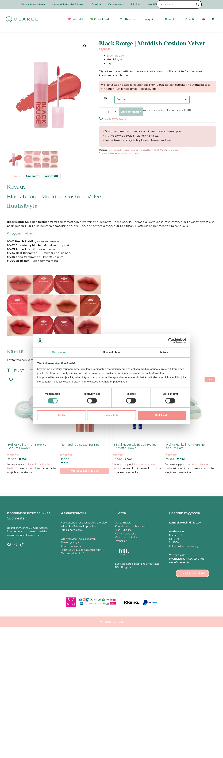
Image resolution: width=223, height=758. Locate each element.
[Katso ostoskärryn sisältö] (213, 19)
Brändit (169, 19)
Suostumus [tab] (59, 352)
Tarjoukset (172, 149)
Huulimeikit (153, 149)
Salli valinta (111, 415)
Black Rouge (115, 55)
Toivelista (96, 4)
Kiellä (61, 415)
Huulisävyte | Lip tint (130, 153)
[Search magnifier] (197, 4)
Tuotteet (125, 19)
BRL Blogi (136, 4)
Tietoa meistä (123, 522)
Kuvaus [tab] (15, 176)
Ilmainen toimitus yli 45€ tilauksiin (68, 4)
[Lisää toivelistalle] (11, 379)
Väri (106, 98)
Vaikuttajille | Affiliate (127, 537)
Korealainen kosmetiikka (120, 149)
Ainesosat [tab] (32, 176)
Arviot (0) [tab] (51, 176)
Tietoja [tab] (164, 352)
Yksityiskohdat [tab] (111, 352)
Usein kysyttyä (70, 542)
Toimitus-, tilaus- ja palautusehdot (81, 549)
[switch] (92, 400)
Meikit (163, 149)
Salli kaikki (161, 415)
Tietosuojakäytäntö (72, 553)
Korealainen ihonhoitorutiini (131, 526)
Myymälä (152, 4)
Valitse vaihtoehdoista (84, 471)
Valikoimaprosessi (125, 533)
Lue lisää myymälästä (192, 573)
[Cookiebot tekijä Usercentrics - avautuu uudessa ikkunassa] (171, 340)
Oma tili (190, 19)
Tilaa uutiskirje (123, 530)
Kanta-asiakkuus (116, 4)
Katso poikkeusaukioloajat (184, 546)
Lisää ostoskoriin (131, 111)
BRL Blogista (123, 567)
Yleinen (182, 149)
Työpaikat (121, 541)
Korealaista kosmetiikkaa (33, 4)
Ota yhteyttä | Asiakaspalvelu (78, 538)
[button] (85, 46)
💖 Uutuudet (75, 19)
